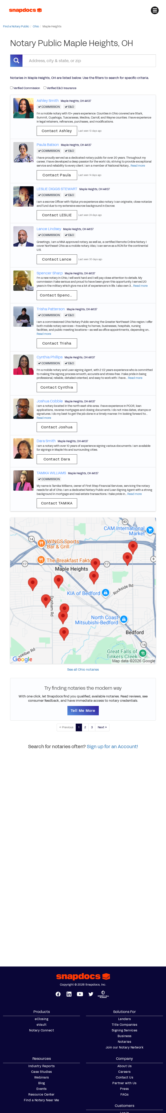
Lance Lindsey (49, 229)
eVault (41, 1025)
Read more (138, 166)
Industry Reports (41, 1066)
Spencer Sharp (50, 273)
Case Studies (41, 1072)
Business (125, 1036)
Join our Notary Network (125, 1047)
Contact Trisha (57, 343)
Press (124, 1089)
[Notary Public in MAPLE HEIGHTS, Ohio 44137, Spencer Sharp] (23, 280)
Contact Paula (57, 175)
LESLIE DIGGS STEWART (57, 189)
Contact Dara (57, 459)
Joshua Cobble (50, 401)
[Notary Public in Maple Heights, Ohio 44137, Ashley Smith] (23, 108)
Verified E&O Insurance (61, 88)
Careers (124, 1072)
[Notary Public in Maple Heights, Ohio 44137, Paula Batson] (23, 152)
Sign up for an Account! (112, 746)
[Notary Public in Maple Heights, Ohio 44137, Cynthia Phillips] (23, 364)
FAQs (124, 1094)
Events (41, 1089)
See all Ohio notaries (83, 669)
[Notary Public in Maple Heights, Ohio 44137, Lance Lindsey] (23, 236)
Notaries (124, 1042)
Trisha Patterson (51, 309)
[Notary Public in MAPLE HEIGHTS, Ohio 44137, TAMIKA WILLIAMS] (23, 480)
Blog (41, 1083)
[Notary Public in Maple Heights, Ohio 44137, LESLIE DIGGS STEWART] (23, 196)
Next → (102, 727)
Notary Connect (41, 1030)
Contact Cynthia (56, 387)
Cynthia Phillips (50, 357)
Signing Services (124, 1030)
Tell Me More (83, 710)
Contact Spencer (57, 295)
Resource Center (41, 1094)
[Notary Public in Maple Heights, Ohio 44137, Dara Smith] (23, 448)
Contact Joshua (57, 427)
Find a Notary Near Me (41, 1100)
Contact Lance (56, 259)
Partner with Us (124, 1083)
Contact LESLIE (57, 215)
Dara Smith (46, 441)
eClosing (41, 1019)
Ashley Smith (48, 100)
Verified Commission (26, 88)
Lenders (124, 1019)
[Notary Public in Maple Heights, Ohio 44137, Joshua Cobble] (23, 408)
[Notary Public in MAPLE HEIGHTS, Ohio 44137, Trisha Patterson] (23, 316)
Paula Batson (48, 144)
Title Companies (124, 1025)
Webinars (41, 1077)
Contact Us (124, 1077)
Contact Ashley (57, 131)
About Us (124, 1066)
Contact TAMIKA (57, 503)
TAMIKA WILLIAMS (51, 473)
